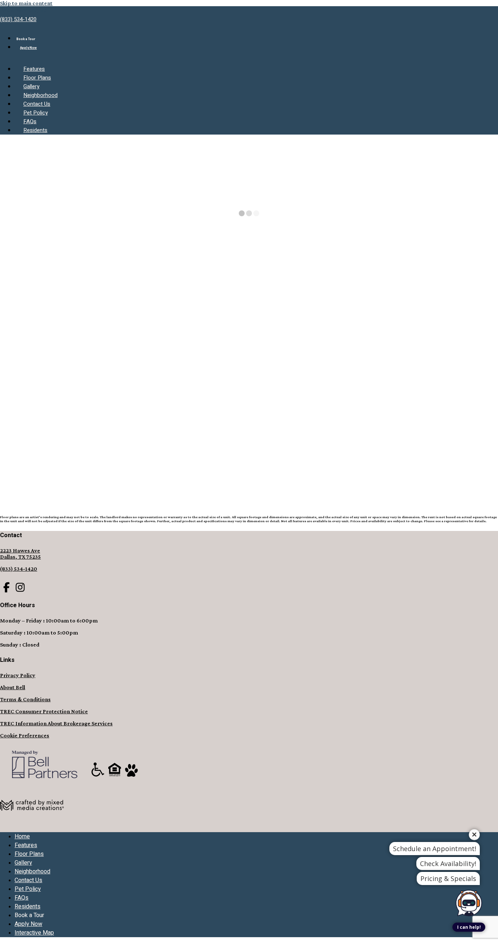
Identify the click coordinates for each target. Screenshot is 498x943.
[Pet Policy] (131, 776)
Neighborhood (40, 95)
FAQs (29, 121)
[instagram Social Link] (20, 587)
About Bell (12, 687)
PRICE (30, 445)
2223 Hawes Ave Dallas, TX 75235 (20, 553)
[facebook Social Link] (6, 587)
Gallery (31, 86)
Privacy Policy (17, 675)
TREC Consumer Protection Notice (44, 711)
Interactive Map (34, 932)
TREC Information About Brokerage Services (56, 723)
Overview (486, 295)
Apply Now (28, 48)
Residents (35, 130)
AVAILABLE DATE (64, 445)
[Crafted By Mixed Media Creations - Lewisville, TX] (32, 823)
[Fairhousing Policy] (115, 776)
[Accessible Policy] (98, 776)
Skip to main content (26, 3)
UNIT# (9, 445)
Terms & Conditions (25, 699)
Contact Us (36, 104)
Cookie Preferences (24, 735)
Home (8, 289)
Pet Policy (35, 113)
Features (34, 69)
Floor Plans (37, 78)
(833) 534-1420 (18, 19)
